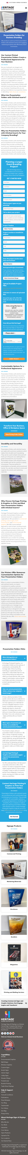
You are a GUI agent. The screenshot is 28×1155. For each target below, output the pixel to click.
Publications (5, 1097)
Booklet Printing (6, 1083)
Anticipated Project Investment (13, 267)
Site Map (4, 1111)
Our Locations (5, 1138)
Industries (4, 1127)
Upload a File (5, 1135)
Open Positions (5, 1133)
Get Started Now (6, 1141)
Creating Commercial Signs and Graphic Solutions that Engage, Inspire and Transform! (12, 1003)
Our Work (4, 1125)
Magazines (14, 964)
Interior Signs (5, 1073)
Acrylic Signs (5, 1070)
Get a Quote (19, 810)
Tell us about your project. (12, 212)
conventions (22, 92)
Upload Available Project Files (12, 284)
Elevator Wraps (5, 1078)
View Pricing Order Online (14, 434)
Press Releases (5, 1100)
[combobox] (14, 208)
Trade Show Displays (7, 1086)
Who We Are (5, 1122)
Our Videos (4, 1108)
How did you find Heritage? (12, 323)
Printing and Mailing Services (14, 992)
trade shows (12, 92)
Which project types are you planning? (12, 204)
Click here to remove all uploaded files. (14, 293)
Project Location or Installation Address (13, 233)
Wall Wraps (4, 1062)
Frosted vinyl (5, 1081)
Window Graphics (6, 1065)
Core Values (5, 1130)
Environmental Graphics (8, 1059)
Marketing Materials (14, 881)
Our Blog (4, 1103)
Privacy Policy (5, 1113)
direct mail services (20, 616)
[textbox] (14, 208)
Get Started (14, 816)
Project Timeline (9, 225)
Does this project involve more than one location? (13, 259)
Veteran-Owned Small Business (12, 1037)
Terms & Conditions (7, 1095)
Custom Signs (5, 1067)
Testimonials (5, 1105)
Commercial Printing (14, 854)
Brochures (14, 909)
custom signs (10, 520)
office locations (9, 810)
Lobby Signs (4, 1075)
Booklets (14, 937)
